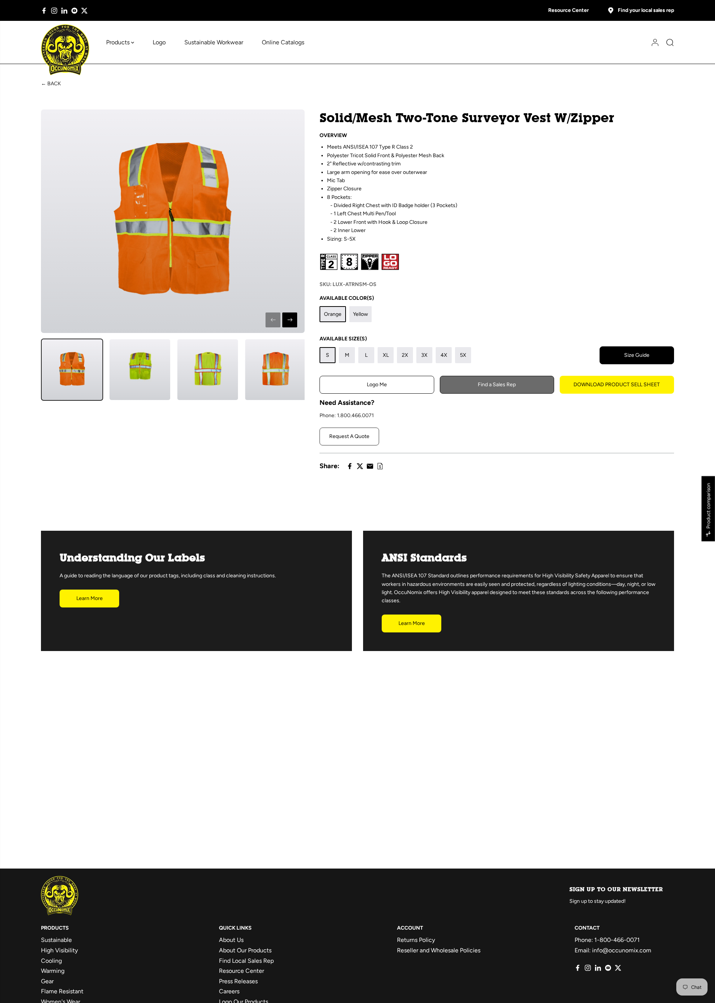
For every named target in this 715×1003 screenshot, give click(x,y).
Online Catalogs (283, 42)
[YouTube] (74, 10)
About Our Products (245, 950)
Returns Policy (416, 939)
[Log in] (652, 42)
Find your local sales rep (646, 10)
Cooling (51, 960)
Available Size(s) (343, 339)
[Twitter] (84, 10)
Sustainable (56, 939)
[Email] (370, 466)
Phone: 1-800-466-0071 (607, 939)
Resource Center (568, 10)
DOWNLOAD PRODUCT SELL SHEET (616, 384)
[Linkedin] (64, 10)
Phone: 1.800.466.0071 (347, 415)
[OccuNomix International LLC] (65, 49)
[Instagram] (54, 10)
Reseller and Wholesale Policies (438, 950)
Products (118, 42)
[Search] (667, 42)
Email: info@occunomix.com (613, 950)
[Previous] (273, 319)
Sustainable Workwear (213, 42)
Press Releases (238, 981)
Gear (47, 981)
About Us (231, 939)
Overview (333, 135)
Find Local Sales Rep (246, 960)
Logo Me (377, 384)
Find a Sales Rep (497, 384)
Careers (229, 991)
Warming (52, 970)
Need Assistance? (347, 403)
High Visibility (59, 950)
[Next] (289, 319)
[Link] (380, 466)
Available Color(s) (347, 298)
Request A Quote (349, 436)
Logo (159, 42)
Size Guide (636, 355)
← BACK (51, 83)
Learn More (89, 598)
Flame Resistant (62, 991)
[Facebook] (44, 10)
